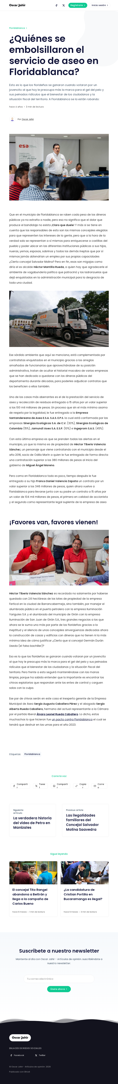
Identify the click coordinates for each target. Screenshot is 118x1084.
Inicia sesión (99, 5)
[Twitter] (63, 5)
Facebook (19, 1055)
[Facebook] (56, 5)
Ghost (27, 1071)
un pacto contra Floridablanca (72, 719)
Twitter (42, 1055)
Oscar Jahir (28, 119)
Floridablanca (17, 28)
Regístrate (77, 5)
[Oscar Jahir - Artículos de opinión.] (17, 5)
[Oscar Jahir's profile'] (12, 119)
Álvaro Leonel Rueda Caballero (57, 714)
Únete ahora (57, 989)
